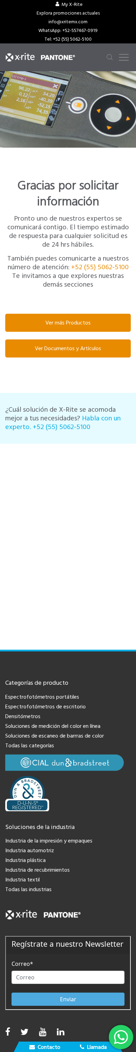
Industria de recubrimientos (37, 870)
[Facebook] (7, 1032)
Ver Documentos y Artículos (68, 348)
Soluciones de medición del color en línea (52, 726)
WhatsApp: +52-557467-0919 (68, 30)
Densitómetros (22, 716)
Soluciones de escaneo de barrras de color (54, 736)
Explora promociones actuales (68, 13)
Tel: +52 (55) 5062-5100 (68, 39)
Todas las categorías (29, 745)
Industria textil (22, 879)
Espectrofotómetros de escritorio (45, 706)
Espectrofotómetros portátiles (42, 697)
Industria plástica (25, 860)
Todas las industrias (28, 889)
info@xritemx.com (68, 21)
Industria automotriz (29, 850)
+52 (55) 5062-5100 (100, 267)
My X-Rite (72, 4)
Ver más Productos (68, 323)
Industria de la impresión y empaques (48, 841)
